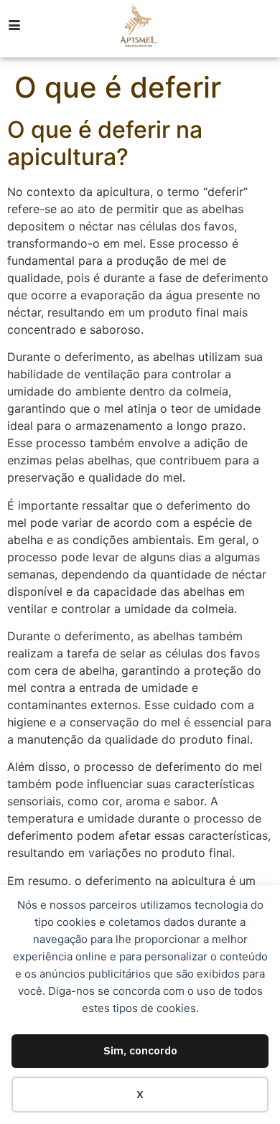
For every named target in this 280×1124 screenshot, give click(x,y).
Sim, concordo (140, 1050)
